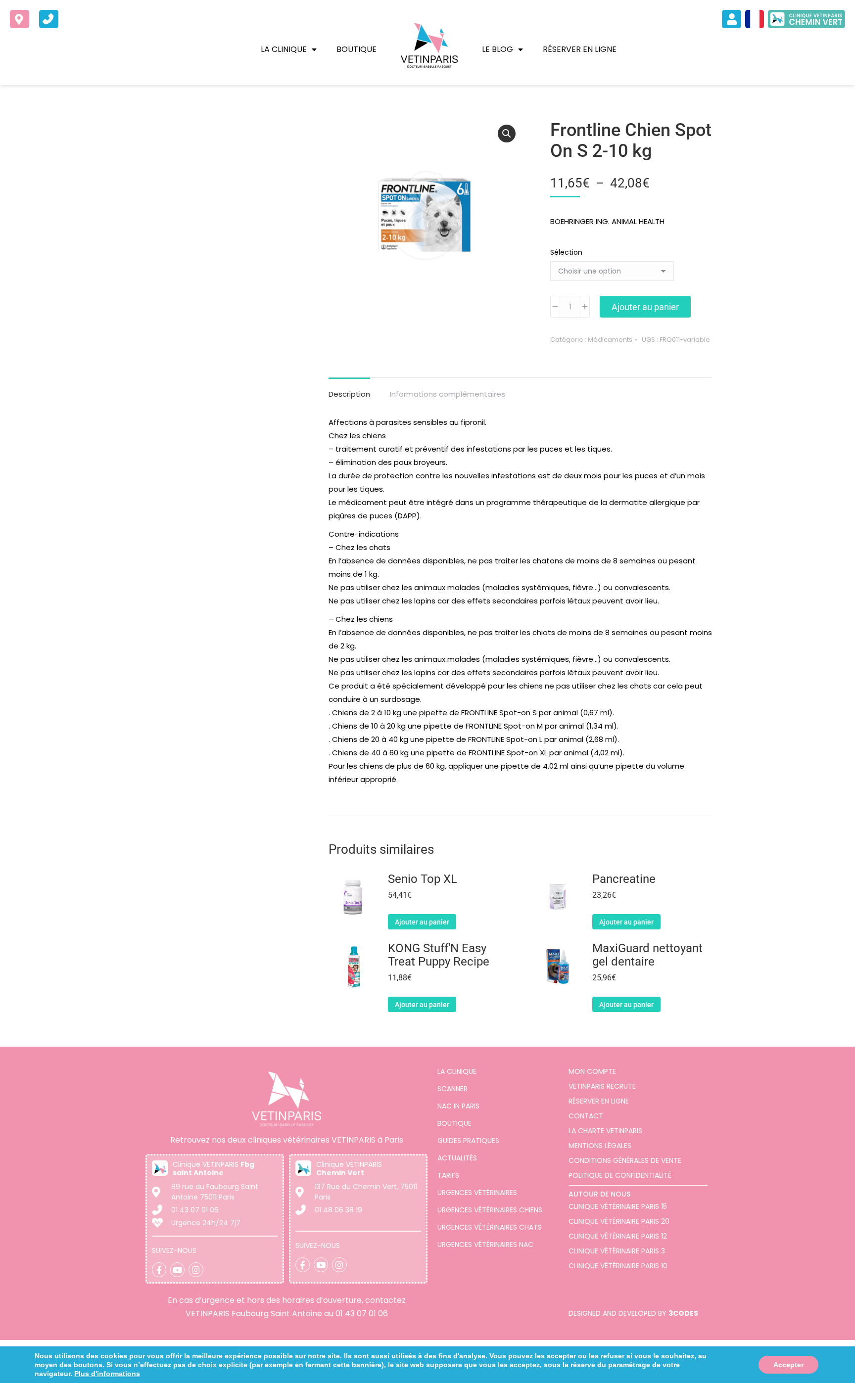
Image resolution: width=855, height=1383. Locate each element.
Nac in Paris (458, 1106)
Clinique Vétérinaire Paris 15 (618, 1206)
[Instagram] (195, 1269)
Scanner (452, 1089)
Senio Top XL (422, 879)
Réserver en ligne (580, 49)
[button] (507, 133)
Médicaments (610, 339)
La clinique (284, 49)
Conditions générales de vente (625, 1160)
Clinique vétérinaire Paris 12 (618, 1236)
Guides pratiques (468, 1141)
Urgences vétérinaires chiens (489, 1210)
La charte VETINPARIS (605, 1131)
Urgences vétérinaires (477, 1193)
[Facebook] (159, 1269)
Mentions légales (600, 1146)
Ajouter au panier (645, 307)
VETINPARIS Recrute (602, 1086)
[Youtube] (177, 1269)
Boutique (356, 49)
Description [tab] (349, 394)
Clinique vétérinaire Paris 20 (619, 1221)
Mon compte (592, 1071)
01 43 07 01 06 (361, 1313)
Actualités (457, 1158)
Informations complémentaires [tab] (447, 394)
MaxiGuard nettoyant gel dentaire (647, 955)
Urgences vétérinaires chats (489, 1227)
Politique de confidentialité (620, 1175)
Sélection (566, 252)
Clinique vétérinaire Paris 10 (618, 1266)
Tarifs (448, 1175)
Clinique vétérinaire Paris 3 (617, 1251)
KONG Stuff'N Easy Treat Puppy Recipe (438, 955)
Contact (586, 1116)
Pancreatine (624, 879)
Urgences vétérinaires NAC (485, 1244)
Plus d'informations (107, 1374)
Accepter (788, 1365)
